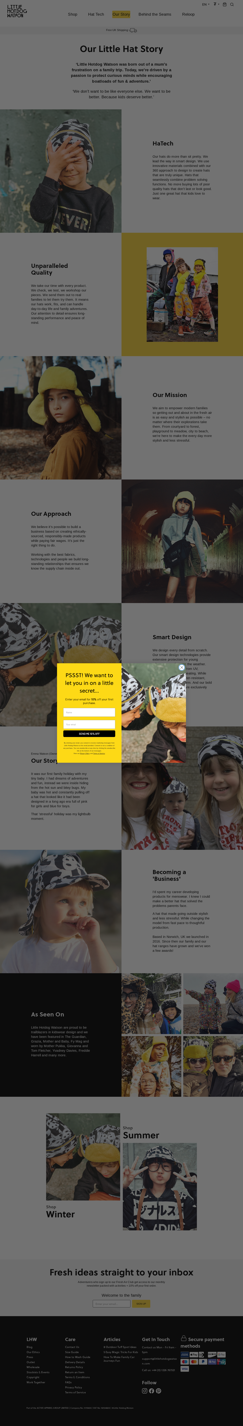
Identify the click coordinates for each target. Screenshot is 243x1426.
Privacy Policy (85, 753)
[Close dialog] (182, 667)
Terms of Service (99, 753)
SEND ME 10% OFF (89, 733)
